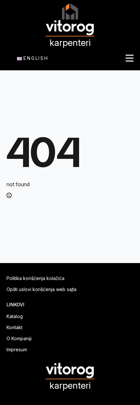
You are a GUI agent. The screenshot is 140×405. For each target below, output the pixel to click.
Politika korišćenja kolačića (35, 278)
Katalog (15, 316)
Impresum (17, 349)
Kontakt (14, 327)
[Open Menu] (129, 58)
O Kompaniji (19, 338)
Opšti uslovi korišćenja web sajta (42, 289)
